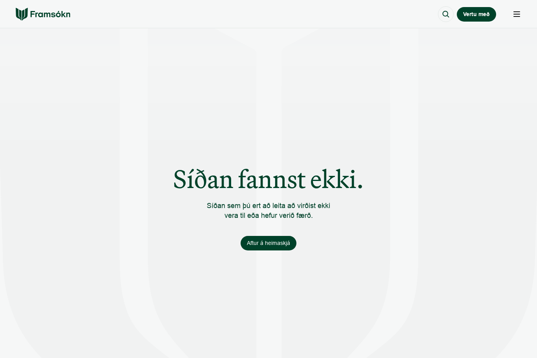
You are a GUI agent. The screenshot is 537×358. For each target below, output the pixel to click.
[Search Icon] (446, 14)
